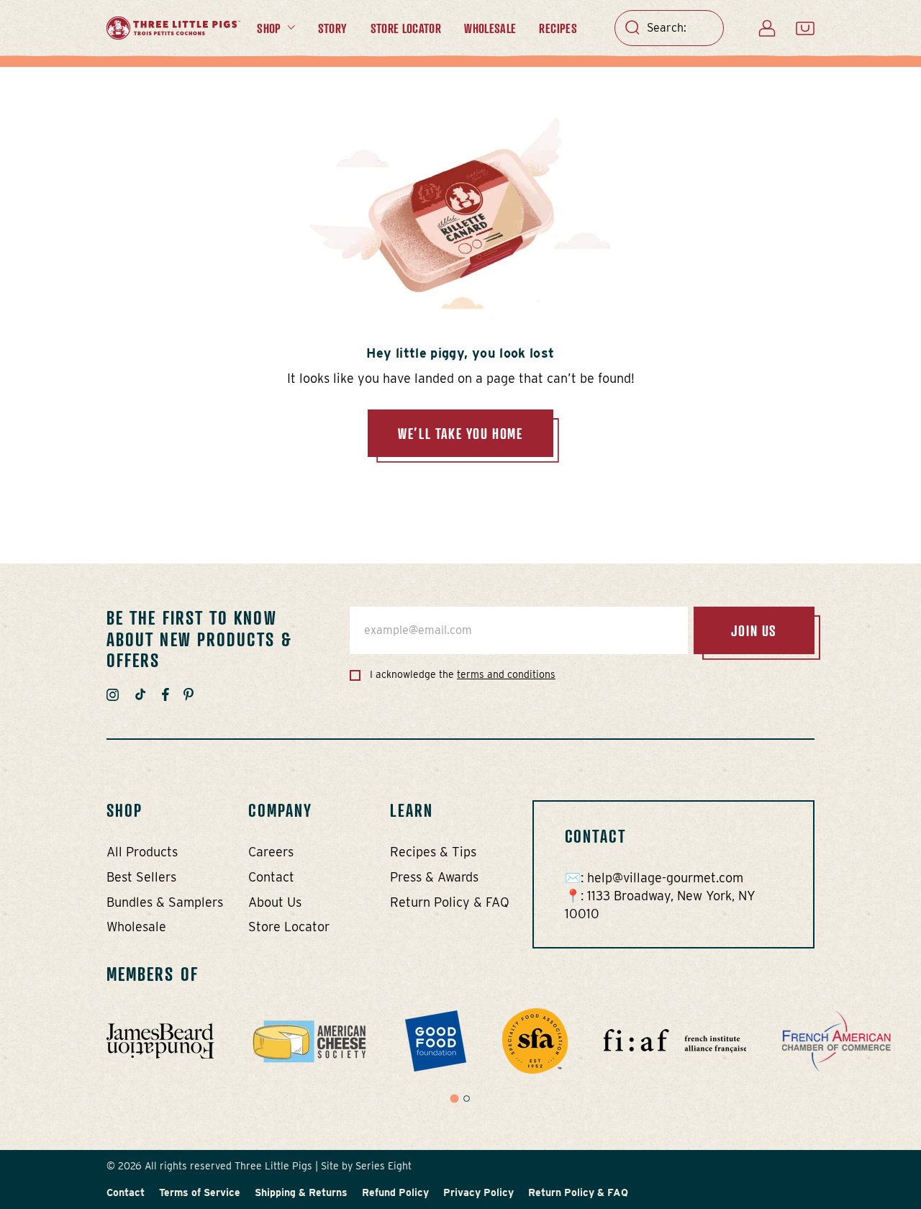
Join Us (754, 630)
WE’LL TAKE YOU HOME (460, 433)
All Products (142, 851)
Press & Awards (434, 876)
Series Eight (383, 1166)
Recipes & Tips (433, 851)
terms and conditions (506, 674)
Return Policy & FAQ (449, 902)
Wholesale (490, 28)
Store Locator (406, 28)
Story (333, 28)
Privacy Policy (478, 1192)
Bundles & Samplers (164, 902)
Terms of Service (199, 1192)
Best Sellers (141, 876)
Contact (271, 876)
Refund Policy (395, 1192)
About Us (274, 902)
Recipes (558, 28)
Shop (269, 28)
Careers (271, 851)
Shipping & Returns (301, 1192)
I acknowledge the (461, 674)
